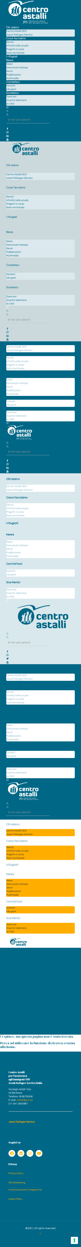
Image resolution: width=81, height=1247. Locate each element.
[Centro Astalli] (28, 23)
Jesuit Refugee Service (21, 1122)
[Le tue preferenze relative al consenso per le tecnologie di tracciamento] (74, 1240)
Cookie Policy (15, 1199)
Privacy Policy (15, 1173)
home (10, 1046)
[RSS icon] (40, 1233)
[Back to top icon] (70, 1239)
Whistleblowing (16, 1182)
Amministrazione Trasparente (25, 1189)
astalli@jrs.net (25, 1100)
